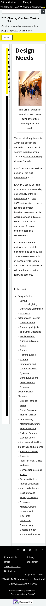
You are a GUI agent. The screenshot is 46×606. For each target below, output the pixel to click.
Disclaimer (32, 562)
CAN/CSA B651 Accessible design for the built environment (28, 173)
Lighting (33, 304)
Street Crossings (28, 410)
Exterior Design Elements (7, 279)
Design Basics (25, 296)
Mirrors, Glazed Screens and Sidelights (28, 511)
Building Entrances (29, 433)
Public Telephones (29, 488)
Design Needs (7, 71)
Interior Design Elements (30, 447)
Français (27, 2)
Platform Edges (28, 355)
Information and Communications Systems (28, 369)
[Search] (43, 11)
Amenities (25, 456)
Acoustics (25, 313)
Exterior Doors (27, 437)
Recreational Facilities (31, 442)
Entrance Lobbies (29, 451)
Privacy (31, 557)
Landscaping (26, 419)
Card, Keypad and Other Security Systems (29, 382)
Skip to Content (8, 2)
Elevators (25, 502)
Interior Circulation (29, 483)
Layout (23, 301)
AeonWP (31, 594)
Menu (7, 37)
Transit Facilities (28, 414)
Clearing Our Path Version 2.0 (23, 19)
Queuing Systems (29, 479)
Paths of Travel (27, 322)
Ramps (23, 350)
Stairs (23, 345)
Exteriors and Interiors (29, 318)
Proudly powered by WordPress (22, 591)
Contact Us (9, 571)
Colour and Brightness (31, 309)
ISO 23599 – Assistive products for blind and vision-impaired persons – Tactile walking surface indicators (28, 207)
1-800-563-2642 (12, 566)
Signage (24, 359)
